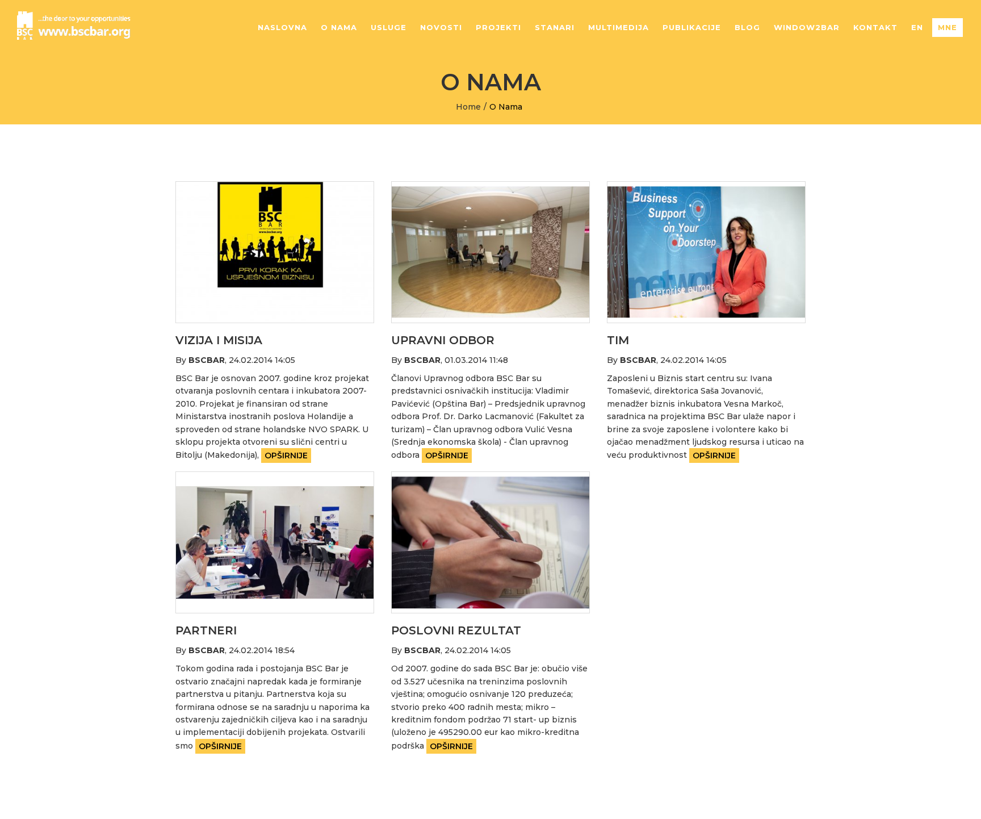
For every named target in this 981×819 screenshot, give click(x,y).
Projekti (498, 27)
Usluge (388, 27)
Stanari (555, 27)
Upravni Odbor (442, 340)
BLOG (747, 27)
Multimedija (618, 27)
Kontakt (875, 27)
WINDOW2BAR (807, 27)
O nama (339, 27)
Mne (947, 27)
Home (468, 107)
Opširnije (286, 455)
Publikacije (692, 27)
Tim (618, 340)
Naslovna (282, 27)
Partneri (206, 630)
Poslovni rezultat (456, 630)
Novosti (441, 27)
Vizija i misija (218, 340)
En (917, 27)
